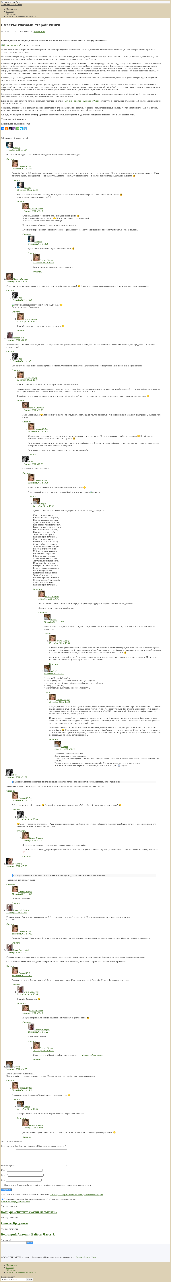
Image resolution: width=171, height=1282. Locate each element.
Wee (20, 298)
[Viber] (13, 128)
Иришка (16, 147)
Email (4, 1175)
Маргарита (18, 338)
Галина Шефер (25, 166)
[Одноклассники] (6, 128)
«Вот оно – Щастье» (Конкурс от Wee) (81, 101)
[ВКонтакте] (2, 128)
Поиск (18, 2)
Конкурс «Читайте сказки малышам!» (29, 1212)
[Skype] (21, 128)
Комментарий (8, 1165)
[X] (10, 128)
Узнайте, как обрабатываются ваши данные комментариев (76, 1194)
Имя (4, 1170)
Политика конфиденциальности (15, 1202)
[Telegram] (25, 128)
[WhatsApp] (17, 128)
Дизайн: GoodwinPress (86, 1257)
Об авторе (11, 1270)
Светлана (17, 864)
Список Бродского (14, 1223)
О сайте (9, 1267)
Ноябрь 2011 (39, 31)
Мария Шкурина (20, 279)
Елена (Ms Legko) (21, 910)
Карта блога (11, 1265)
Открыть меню (8, 2)
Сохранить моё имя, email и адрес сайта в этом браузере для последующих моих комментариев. (47, 1185)
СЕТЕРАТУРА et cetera (11, 4)
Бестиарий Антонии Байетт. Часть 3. (28, 1234)
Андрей (43, 504)
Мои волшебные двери (92, 1055)
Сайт (3, 1180)
